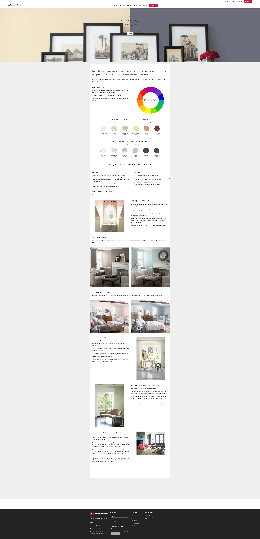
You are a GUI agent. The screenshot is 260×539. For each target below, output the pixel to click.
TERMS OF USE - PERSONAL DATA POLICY (149, 517)
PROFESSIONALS (135, 523)
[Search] (251, 5)
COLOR (132, 515)
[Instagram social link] (226, 1)
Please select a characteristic (117, 526)
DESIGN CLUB (247, 1)
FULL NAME (113, 521)
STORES (133, 525)
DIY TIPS (133, 518)
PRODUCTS (134, 520)
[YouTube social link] (228, 1)
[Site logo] (14, 4)
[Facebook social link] (224, 1)
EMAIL (112, 516)
